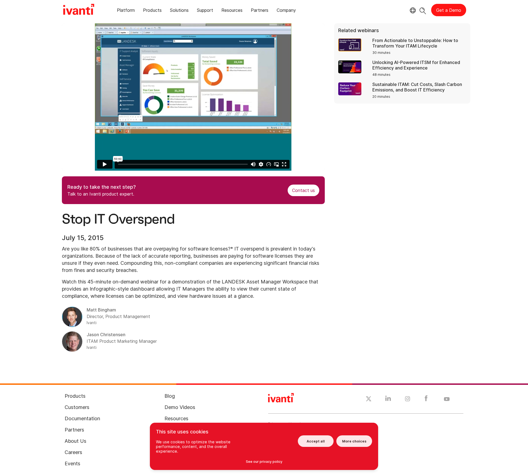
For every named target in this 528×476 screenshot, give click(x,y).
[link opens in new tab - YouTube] (447, 399)
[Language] (412, 10)
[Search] (423, 10)
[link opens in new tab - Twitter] (369, 399)
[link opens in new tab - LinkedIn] (388, 399)
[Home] (78, 10)
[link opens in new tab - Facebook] (426, 399)
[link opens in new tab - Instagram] (407, 399)
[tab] (126, 11)
